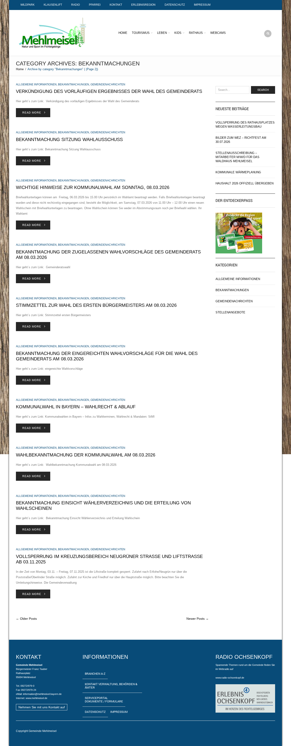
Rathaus (196, 33)
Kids (177, 33)
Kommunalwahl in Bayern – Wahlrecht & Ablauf (75, 406)
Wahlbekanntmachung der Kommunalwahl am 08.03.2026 (85, 454)
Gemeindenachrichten (107, 84)
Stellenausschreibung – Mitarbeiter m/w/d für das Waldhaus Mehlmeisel (237, 157)
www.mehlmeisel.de (36, 698)
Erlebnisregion (143, 4)
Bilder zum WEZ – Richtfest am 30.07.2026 (241, 140)
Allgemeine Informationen (36, 84)
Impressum (202, 4)
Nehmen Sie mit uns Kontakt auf (41, 707)
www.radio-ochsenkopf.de (230, 677)
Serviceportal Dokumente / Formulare (104, 699)
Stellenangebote (230, 312)
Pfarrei (94, 4)
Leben (162, 33)
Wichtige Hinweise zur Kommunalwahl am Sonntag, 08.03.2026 (92, 187)
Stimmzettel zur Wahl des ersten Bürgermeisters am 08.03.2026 (96, 305)
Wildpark (27, 4)
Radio (75, 4)
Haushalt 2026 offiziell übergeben (244, 183)
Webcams (218, 33)
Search (263, 90)
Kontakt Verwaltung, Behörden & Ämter (111, 685)
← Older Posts (26, 618)
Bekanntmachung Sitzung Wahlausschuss (69, 139)
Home (122, 33)
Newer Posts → (197, 618)
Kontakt (116, 4)
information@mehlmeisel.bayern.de (42, 694)
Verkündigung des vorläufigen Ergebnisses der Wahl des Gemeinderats (109, 91)
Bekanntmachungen (73, 84)
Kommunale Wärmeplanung (238, 172)
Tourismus (141, 33)
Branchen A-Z (95, 673)
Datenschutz (175, 4)
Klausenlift (53, 4)
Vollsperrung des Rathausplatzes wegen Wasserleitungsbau (245, 124)
